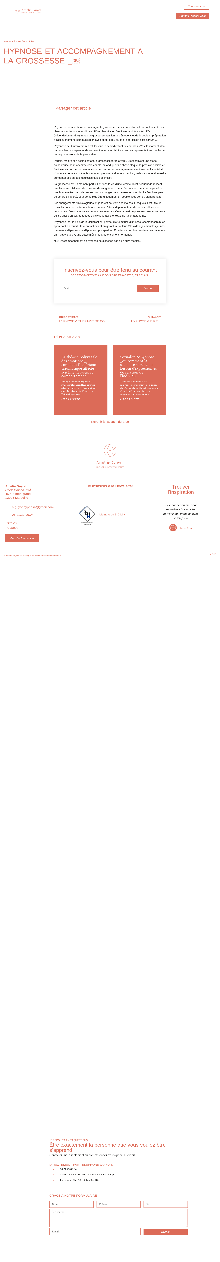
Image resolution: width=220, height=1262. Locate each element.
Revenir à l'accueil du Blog (110, 421)
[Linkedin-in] (41, 522)
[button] (133, 109)
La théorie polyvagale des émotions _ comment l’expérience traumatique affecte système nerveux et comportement (79, 366)
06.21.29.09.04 (23, 514)
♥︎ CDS (213, 554)
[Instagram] (35, 522)
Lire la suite (70, 399)
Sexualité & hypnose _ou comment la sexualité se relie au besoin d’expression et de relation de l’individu (138, 366)
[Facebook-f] (29, 522)
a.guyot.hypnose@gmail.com (33, 507)
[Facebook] (51, 1240)
